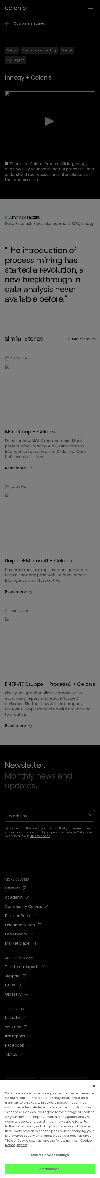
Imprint (22, 1145)
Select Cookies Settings (50, 1155)
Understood (49, 1169)
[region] (50, 1128)
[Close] (94, 1086)
